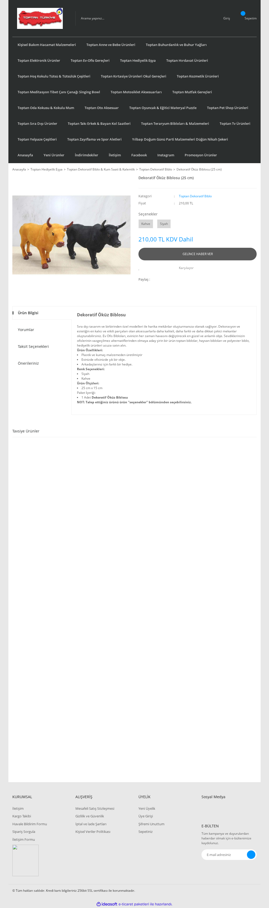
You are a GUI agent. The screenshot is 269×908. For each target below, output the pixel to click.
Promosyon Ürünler (201, 155)
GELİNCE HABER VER (198, 254)
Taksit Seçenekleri (33, 346)
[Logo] (40, 18)
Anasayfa (25, 155)
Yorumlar (26, 329)
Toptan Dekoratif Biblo (195, 196)
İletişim (115, 155)
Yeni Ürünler (54, 155)
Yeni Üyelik (146, 808)
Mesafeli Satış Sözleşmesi (94, 808)
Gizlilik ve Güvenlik (89, 816)
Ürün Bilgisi (28, 312)
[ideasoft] (106, 904)
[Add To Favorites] (140, 268)
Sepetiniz (145, 831)
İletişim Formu (23, 839)
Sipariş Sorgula (23, 831)
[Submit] (251, 854)
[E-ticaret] (133, 904)
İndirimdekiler (86, 155)
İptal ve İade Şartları (90, 824)
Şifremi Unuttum (151, 824)
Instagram (165, 155)
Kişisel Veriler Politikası (92, 831)
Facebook (139, 155)
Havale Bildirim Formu (29, 824)
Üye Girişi (145, 816)
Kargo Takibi (21, 816)
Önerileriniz (28, 363)
